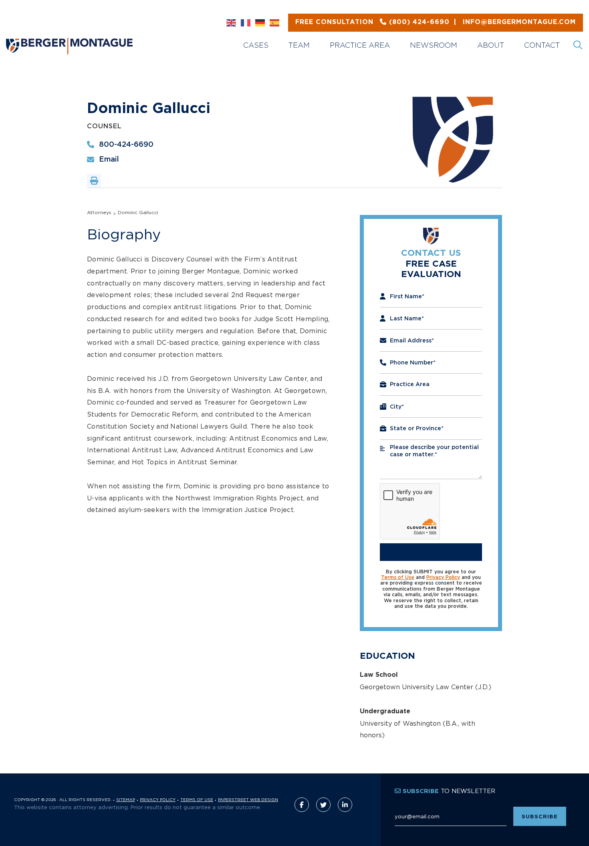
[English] (231, 22)
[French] (246, 22)
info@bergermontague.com (435, 22)
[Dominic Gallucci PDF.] (94, 181)
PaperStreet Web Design (248, 799)
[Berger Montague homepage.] (107, 36)
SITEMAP (125, 799)
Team (299, 45)
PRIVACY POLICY (157, 799)
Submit (431, 551)
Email (109, 159)
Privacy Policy (443, 577)
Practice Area (360, 45)
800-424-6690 (126, 144)
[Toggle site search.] (578, 45)
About (490, 45)
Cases (255, 45)
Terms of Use (397, 577)
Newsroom (433, 45)
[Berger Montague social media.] (301, 804)
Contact (542, 45)
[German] (260, 22)
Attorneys (99, 212)
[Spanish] (275, 22)
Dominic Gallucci (138, 212)
